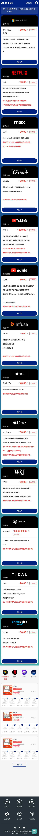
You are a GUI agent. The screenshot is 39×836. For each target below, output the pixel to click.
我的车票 (29, 3)
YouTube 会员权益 (9, 302)
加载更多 (19, 765)
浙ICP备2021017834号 (19, 833)
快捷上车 (19, 62)
